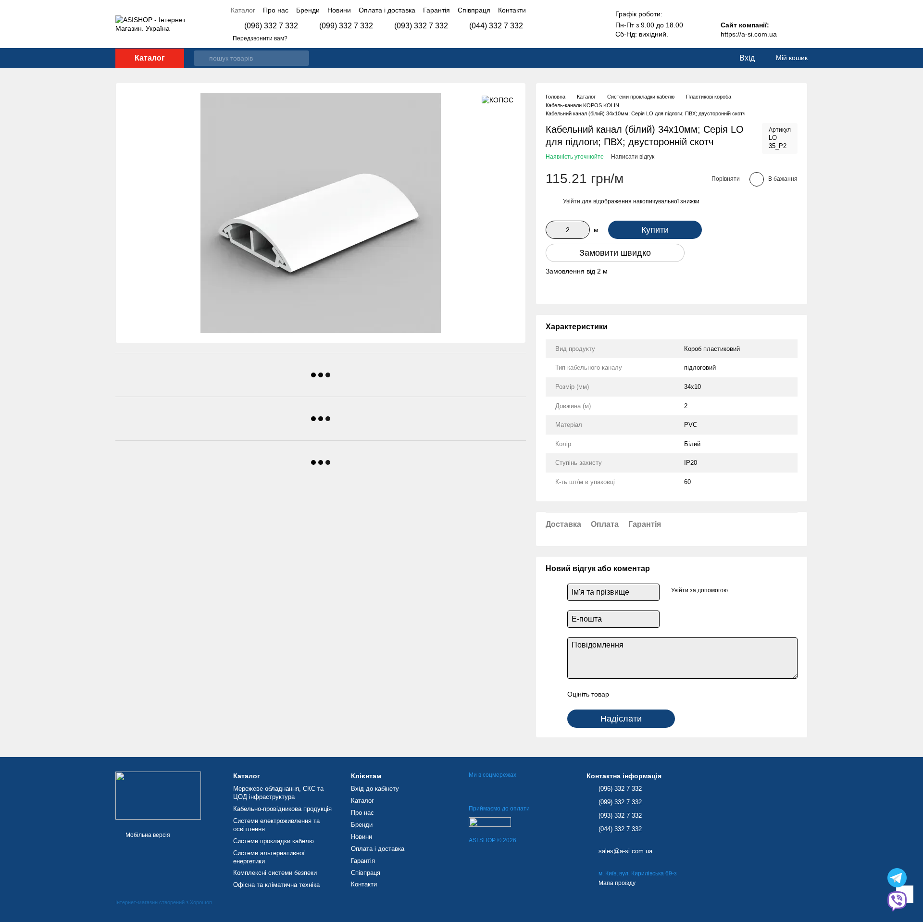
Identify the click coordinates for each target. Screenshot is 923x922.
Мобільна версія (147, 835)
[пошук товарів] (201, 58)
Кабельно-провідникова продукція (282, 808)
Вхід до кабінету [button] (375, 788)
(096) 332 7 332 (271, 26)
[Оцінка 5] (686, 694)
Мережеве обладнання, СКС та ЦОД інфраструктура (278, 792)
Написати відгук (632, 156)
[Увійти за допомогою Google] (738, 591)
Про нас (275, 10)
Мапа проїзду (617, 883)
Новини (339, 10)
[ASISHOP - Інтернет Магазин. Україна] (158, 795)
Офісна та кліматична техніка (276, 884)
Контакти (512, 10)
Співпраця (474, 10)
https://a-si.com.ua (749, 34)
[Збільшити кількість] (582, 229)
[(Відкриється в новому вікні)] (490, 821)
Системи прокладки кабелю (273, 841)
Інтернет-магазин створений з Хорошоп (163, 902)
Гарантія (436, 10)
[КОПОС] (497, 100)
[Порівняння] (692, 58)
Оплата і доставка (387, 10)
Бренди (308, 10)
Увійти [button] (571, 201)
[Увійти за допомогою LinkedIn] (754, 591)
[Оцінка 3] (655, 694)
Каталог (243, 10)
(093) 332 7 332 (421, 26)
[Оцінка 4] (671, 694)
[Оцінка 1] (625, 694)
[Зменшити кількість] (553, 229)
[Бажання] (711, 58)
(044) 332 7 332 (496, 26)
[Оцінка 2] (640, 694)
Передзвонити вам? (260, 38)
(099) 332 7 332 (346, 26)
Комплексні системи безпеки (275, 872)
